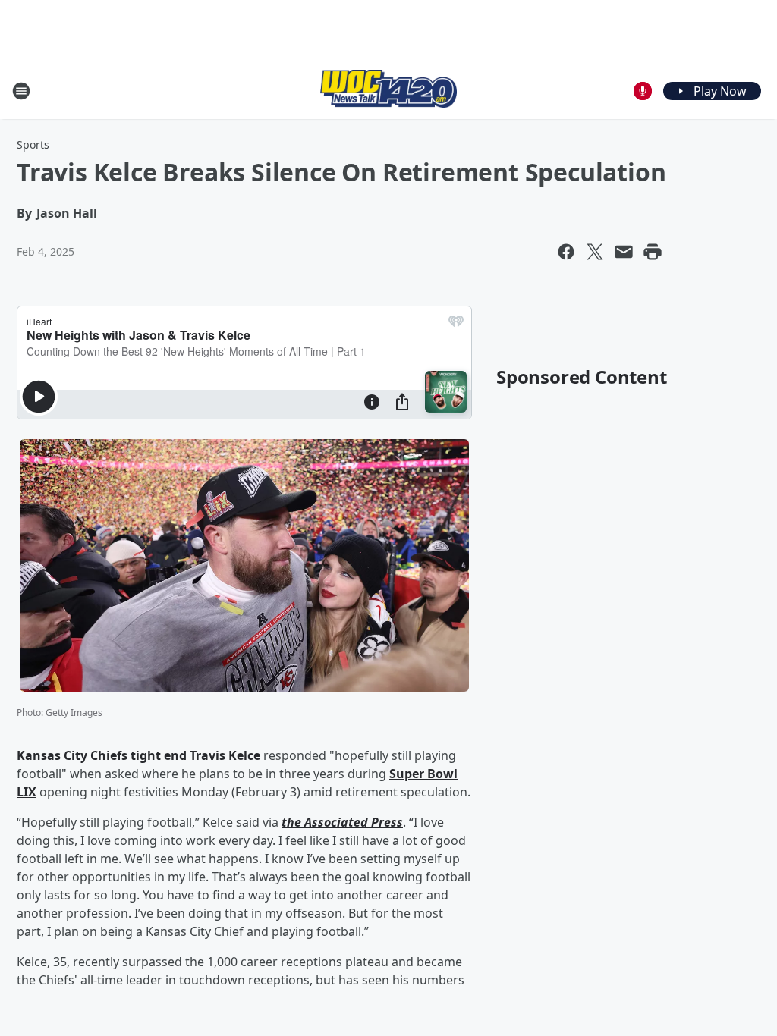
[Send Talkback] (643, 91)
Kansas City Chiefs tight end (103, 755)
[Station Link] (388, 90)
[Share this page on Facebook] (566, 251)
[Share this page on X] (595, 251)
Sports (33, 144)
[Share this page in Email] (623, 251)
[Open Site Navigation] (21, 91)
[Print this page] (652, 251)
